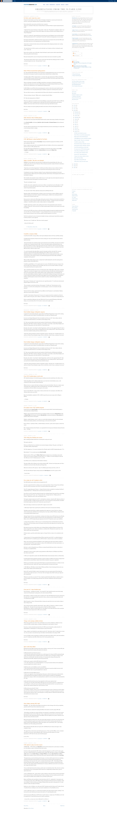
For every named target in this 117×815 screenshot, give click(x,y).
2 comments (44, 584)
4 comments (45, 738)
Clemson (73, 191)
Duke (73, 192)
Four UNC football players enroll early (33, 376)
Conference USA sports (76, 96)
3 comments (44, 154)
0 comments (44, 65)
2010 (75, 110)
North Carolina (75, 195)
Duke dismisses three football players (33, 117)
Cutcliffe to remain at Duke (30, 234)
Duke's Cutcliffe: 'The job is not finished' (34, 160)
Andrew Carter (75, 30)
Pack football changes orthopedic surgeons (34, 312)
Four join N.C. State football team (32, 589)
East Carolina (74, 194)
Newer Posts (26, 805)
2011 (75, 108)
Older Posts (62, 805)
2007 (75, 167)
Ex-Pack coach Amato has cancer (32, 18)
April (76, 126)
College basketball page (76, 75)
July (75, 120)
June (76, 122)
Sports (47, 4)
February (76, 129)
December (77, 112)
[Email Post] (48, 65)
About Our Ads (75, 209)
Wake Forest (74, 200)
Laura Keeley (74, 34)
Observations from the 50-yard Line (58, 9)
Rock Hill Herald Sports (76, 84)
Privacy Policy (75, 207)
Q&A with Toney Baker (30, 646)
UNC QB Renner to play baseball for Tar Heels (35, 139)
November (77, 113)
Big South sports (75, 99)
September (77, 117)
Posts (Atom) (31, 808)
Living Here (58, 4)
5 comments (45, 111)
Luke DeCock (74, 43)
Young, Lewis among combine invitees (33, 621)
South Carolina (75, 198)
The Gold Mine (76, 62)
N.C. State (74, 197)
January (76, 131)
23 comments (45, 431)
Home (44, 805)
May (76, 124)
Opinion (66, 4)
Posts (75, 53)
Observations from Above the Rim (80, 65)
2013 (75, 105)
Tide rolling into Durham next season (33, 437)
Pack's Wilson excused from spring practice (34, 70)
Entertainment (52, 4)
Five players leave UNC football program (34, 407)
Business (62, 4)
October (76, 115)
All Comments (76, 55)
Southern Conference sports (77, 94)
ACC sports (74, 91)
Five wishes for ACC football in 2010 (33, 480)
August (76, 119)
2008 (75, 165)
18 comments (45, 305)
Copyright (74, 210)
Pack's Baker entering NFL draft (32, 703)
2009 (75, 164)
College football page (76, 74)
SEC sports (74, 93)
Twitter (90, 35)
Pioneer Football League (76, 97)
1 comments (44, 132)
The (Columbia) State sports (77, 86)
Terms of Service (75, 206)
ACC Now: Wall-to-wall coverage (78, 81)
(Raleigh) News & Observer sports (78, 82)
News (44, 4)
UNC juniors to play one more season (33, 745)
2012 (75, 107)
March (76, 128)
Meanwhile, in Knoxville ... (33, 226)
